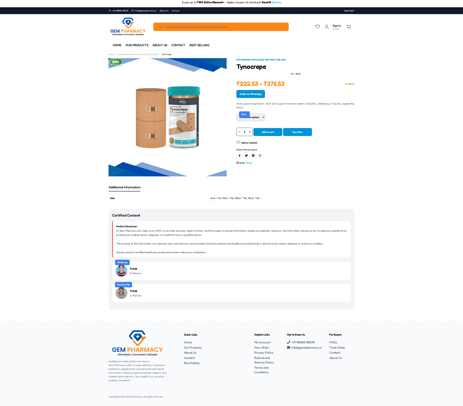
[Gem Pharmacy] (128, 27)
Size (243, 114)
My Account (262, 342)
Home (117, 45)
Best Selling (199, 45)
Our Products (137, 45)
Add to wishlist (249, 142)
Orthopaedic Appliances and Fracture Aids (137, 54)
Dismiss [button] (276, 2)
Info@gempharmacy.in (146, 10)
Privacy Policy (263, 352)
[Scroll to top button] (454, 397)
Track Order (337, 347)
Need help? (349, 10)
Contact (176, 10)
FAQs (333, 342)
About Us (164, 10)
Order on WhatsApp (251, 93)
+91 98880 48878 (120, 10)
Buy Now (297, 131)
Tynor (249, 162)
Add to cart (268, 131)
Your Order (261, 347)
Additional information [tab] (124, 187)
